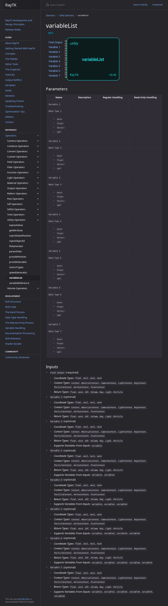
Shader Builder (13, 343)
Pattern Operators (17, 193)
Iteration (10, 95)
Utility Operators (16, 219)
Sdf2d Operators (16, 209)
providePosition (17, 256)
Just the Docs (24, 599)
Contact (9, 122)
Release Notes (13, 29)
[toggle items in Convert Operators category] (38, 151)
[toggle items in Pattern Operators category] (38, 193)
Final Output (55, 42)
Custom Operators (17, 156)
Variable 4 (54, 61)
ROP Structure (13, 301)
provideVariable (18, 261)
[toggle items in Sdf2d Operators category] (38, 209)
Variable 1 (54, 47)
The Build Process (15, 312)
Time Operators (15, 214)
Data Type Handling (16, 317)
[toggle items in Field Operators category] (38, 162)
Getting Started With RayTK (20, 48)
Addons (9, 116)
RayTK (10, 5)
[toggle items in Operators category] (38, 135)
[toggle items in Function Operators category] (38, 172)
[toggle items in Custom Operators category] (38, 156)
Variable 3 (54, 56)
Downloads (158, 4)
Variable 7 (54, 75)
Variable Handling (15, 327)
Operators (10, 135)
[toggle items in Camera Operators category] (38, 141)
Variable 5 (54, 66)
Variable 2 (54, 51)
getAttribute (16, 230)
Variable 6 (54, 70)
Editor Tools (11, 64)
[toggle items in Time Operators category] (38, 214)
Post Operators (15, 198)
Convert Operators (17, 151)
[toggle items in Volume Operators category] (38, 288)
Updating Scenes (14, 101)
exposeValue (16, 225)
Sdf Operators (15, 204)
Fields (8, 90)
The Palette (11, 58)
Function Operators (18, 172)
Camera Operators (17, 140)
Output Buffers (13, 79)
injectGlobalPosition (20, 235)
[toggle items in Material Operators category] (38, 183)
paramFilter (15, 251)
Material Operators (17, 182)
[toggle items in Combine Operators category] (38, 146)
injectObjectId (17, 240)
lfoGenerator (16, 246)
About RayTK (12, 43)
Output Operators (17, 188)
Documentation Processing (20, 333)
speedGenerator (18, 272)
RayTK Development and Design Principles (18, 22)
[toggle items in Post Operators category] (38, 198)
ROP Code (10, 306)
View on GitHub (140, 4)
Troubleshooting (14, 106)
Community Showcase (17, 357)
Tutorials (10, 74)
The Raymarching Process (19, 322)
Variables (10, 85)
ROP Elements (13, 338)
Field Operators (15, 161)
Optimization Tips (15, 111)
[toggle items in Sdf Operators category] (38, 204)
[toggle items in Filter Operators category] (38, 167)
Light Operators (16, 177)
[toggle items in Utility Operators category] (38, 220)
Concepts (10, 53)
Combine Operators (18, 146)
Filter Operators (16, 167)
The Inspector (13, 69)
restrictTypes (16, 267)
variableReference (19, 283)
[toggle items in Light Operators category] (38, 177)
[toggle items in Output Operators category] (38, 188)
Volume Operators (17, 288)
